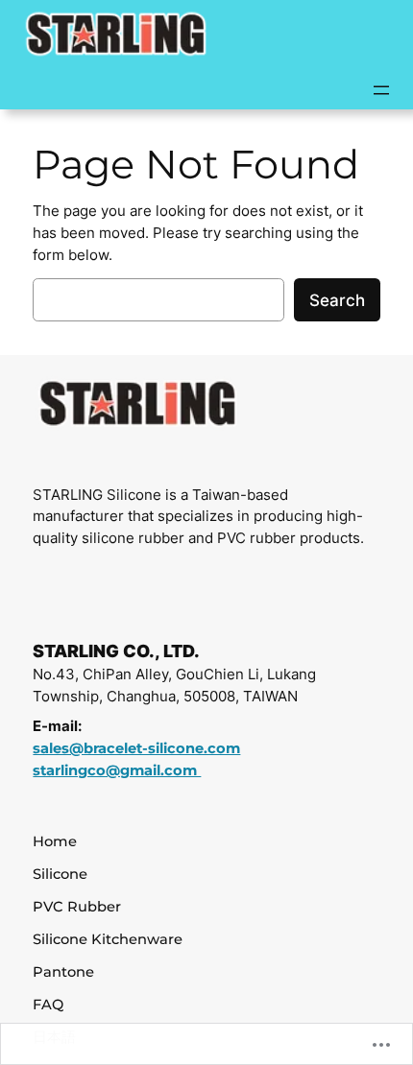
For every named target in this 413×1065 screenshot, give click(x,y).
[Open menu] (381, 90)
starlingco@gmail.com (117, 770)
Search (337, 300)
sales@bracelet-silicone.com (136, 748)
